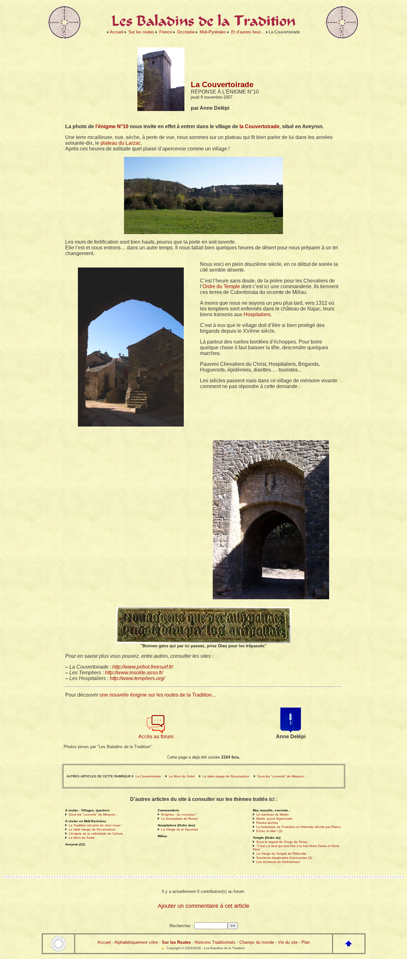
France (165, 32)
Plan (305, 942)
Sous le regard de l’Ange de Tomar (281, 842)
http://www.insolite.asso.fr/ (134, 672)
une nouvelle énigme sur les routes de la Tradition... (158, 695)
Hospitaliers (257, 314)
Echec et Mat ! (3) (269, 831)
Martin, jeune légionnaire (274, 818)
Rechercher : (181, 925)
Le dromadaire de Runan (179, 818)
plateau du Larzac (120, 143)
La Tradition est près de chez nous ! (95, 825)
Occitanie (186, 32)
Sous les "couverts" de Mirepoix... (282, 776)
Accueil (116, 32)
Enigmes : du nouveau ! (179, 814)
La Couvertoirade (148, 776)
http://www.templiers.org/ (137, 678)
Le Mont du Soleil (182, 776)
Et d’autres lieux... (248, 32)
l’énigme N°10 (111, 126)
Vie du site (288, 942)
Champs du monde (256, 942)
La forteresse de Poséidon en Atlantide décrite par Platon (298, 827)
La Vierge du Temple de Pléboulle (281, 853)
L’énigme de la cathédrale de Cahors (96, 833)
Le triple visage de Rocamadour (226, 776)
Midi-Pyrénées (213, 32)
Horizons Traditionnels (215, 942)
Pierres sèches (267, 822)
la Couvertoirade (259, 126)
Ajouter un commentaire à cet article (203, 906)
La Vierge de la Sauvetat (179, 829)
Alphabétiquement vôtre (136, 942)
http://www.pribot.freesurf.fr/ (142, 667)
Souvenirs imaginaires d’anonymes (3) (284, 857)
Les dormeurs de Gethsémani (278, 862)
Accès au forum (155, 736)
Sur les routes (141, 32)
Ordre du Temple (221, 286)
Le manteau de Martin (272, 814)
